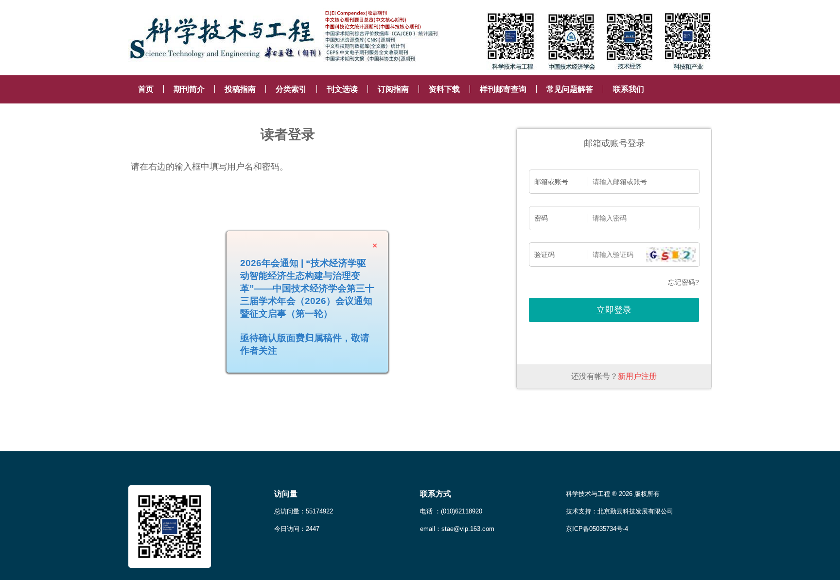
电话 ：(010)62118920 (451, 511)
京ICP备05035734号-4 (597, 528)
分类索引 (291, 89)
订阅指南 (393, 89)
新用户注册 (637, 376)
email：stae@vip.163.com (457, 528)
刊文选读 (342, 89)
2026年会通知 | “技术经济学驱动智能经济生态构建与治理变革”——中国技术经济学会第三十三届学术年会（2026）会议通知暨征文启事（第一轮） (319, 300)
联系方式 (435, 494)
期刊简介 (189, 89)
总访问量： (303, 511)
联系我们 (628, 89)
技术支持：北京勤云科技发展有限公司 (619, 511)
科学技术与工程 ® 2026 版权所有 (613, 493)
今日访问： (296, 528)
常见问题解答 (569, 89)
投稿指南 (240, 89)
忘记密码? (683, 282)
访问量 (286, 494)
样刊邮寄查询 (503, 89)
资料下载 (444, 89)
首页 (146, 89)
